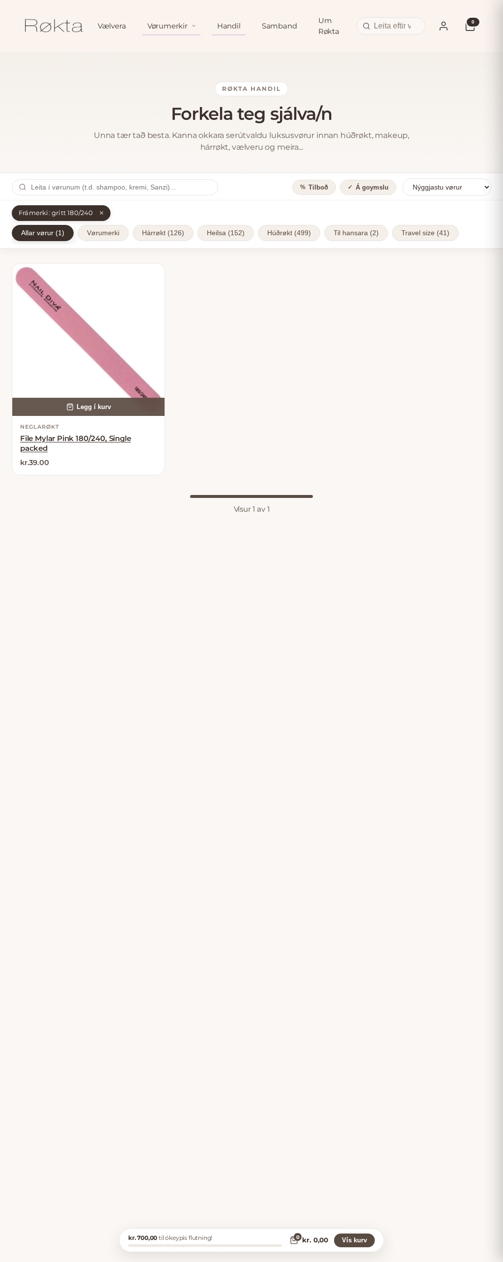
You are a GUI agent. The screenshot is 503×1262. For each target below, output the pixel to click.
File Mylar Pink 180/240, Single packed (75, 443)
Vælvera (112, 26)
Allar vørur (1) (42, 233)
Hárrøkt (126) (163, 233)
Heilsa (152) (226, 233)
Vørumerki (103, 233)
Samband (279, 26)
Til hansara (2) (356, 233)
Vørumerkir (167, 26)
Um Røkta (328, 26)
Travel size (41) (425, 233)
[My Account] (443, 26)
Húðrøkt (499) (289, 233)
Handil (229, 26)
